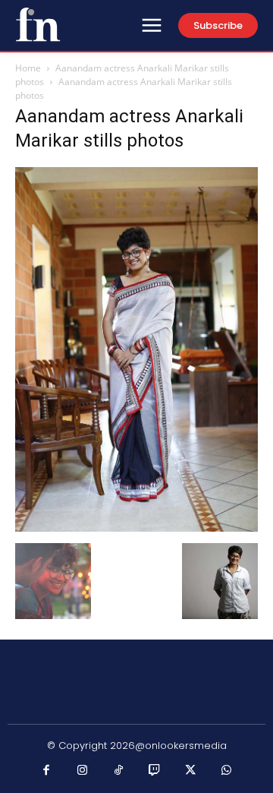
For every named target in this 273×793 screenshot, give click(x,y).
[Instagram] (82, 771)
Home (28, 68)
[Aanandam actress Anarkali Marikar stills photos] (136, 527)
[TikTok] (119, 771)
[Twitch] (154, 771)
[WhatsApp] (226, 771)
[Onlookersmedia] (38, 24)
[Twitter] (191, 771)
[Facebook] (47, 771)
